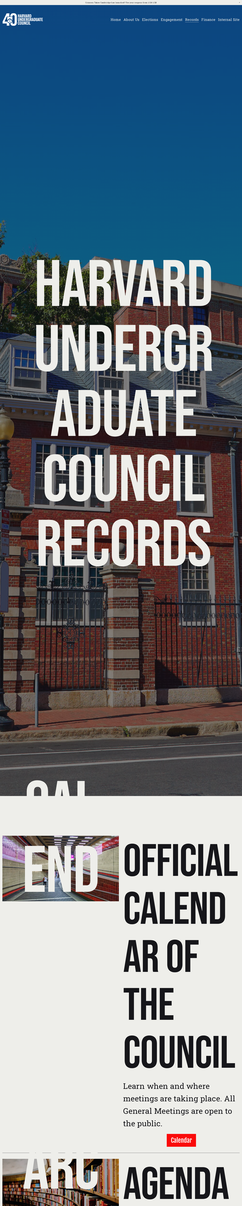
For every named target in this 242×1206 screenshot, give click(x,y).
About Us (132, 19)
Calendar (181, 1140)
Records (192, 19)
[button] (239, 2)
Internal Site (229, 19)
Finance (208, 19)
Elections (150, 19)
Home (116, 19)
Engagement (172, 19)
